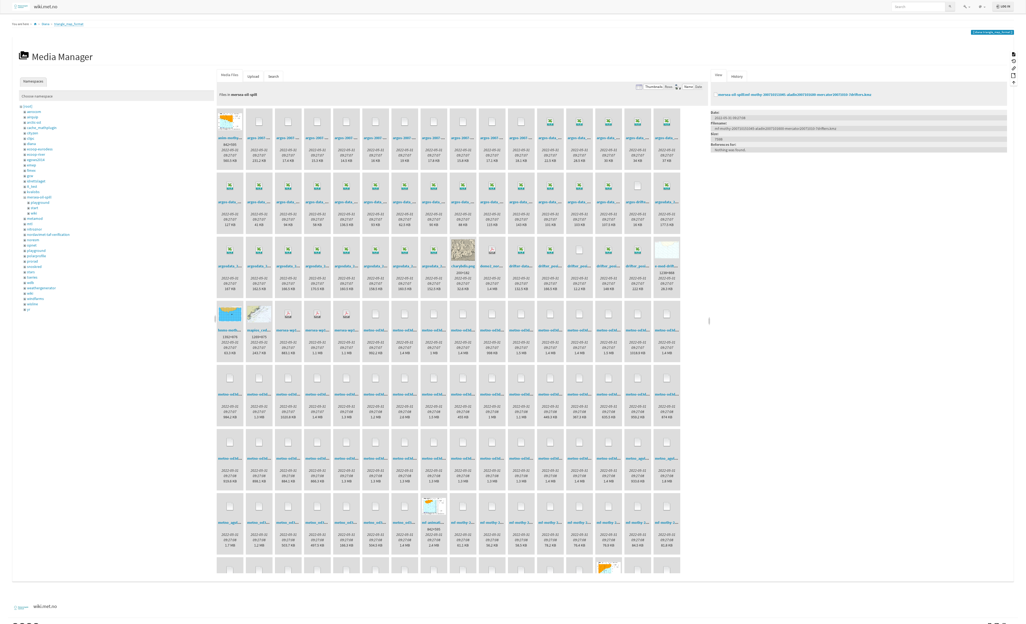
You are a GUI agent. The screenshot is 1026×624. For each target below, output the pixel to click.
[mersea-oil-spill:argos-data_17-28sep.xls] (667, 122)
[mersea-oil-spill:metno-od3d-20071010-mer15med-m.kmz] (550, 378)
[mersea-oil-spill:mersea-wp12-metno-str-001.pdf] (288, 314)
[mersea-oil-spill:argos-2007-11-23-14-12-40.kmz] (492, 122)
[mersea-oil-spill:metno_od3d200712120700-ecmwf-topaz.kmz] (347, 506)
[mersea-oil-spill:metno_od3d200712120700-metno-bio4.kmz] (376, 506)
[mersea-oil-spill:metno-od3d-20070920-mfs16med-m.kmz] (667, 314)
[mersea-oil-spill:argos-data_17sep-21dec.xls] (521, 186)
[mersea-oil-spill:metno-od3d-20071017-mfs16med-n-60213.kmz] (550, 442)
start (34, 207)
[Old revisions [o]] (1013, 61)
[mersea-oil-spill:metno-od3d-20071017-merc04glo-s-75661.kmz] (405, 442)
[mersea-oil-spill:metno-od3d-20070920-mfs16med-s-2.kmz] (288, 378)
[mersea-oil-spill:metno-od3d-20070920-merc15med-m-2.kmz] (376, 314)
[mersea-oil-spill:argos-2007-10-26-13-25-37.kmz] (317, 122)
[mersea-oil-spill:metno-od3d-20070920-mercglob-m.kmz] (550, 314)
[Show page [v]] (1013, 53)
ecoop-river (36, 154)
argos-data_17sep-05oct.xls (327, 202)
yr (28, 309)
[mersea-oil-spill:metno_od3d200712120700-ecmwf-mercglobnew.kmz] (288, 506)
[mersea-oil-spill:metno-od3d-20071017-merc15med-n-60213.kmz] (463, 442)
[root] (27, 106)
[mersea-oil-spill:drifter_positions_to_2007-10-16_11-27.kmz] (580, 250)
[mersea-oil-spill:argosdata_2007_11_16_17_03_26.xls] (376, 250)
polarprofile (36, 256)
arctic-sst (34, 122)
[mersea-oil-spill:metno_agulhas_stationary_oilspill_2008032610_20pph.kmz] (230, 506)
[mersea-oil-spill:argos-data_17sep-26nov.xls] (580, 186)
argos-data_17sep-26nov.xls (590, 202)
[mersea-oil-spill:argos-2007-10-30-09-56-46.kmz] (347, 122)
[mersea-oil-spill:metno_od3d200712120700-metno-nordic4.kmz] (405, 506)
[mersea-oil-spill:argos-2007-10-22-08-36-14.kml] (259, 122)
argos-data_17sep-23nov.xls (561, 202)
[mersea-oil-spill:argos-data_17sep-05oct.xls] (317, 186)
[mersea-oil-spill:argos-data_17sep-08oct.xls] (405, 186)
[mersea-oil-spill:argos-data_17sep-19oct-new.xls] (463, 186)
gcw (30, 175)
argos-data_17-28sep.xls (674, 137)
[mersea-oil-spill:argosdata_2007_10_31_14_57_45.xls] (288, 250)
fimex (31, 170)
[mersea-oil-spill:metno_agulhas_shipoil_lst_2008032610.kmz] (667, 442)
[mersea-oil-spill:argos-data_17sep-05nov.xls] (288, 186)
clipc (30, 138)
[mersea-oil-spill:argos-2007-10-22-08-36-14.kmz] (288, 122)
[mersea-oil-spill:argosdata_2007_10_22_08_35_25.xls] (667, 186)
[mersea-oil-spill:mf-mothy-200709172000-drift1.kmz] (463, 506)
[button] (966, 6)
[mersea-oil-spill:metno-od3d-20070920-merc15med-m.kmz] (405, 314)
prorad (32, 261)
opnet (32, 245)
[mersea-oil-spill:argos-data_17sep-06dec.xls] (347, 186)
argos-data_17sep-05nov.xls (299, 202)
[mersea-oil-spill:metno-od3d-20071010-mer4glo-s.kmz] (521, 378)
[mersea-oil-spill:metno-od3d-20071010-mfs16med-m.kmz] (638, 378)
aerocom (34, 111)
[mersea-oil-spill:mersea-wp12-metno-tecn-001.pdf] (317, 314)
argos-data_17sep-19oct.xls (502, 202)
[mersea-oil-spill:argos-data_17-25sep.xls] (609, 122)
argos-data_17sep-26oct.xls (619, 202)
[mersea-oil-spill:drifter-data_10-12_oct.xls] (521, 250)
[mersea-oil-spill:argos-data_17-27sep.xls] (638, 122)
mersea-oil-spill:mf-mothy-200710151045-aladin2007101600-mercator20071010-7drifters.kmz (794, 94)
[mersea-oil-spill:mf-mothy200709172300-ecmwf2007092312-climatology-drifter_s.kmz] (317, 571)
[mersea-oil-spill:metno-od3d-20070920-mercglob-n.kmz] (580, 314)
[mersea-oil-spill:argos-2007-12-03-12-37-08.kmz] (521, 122)
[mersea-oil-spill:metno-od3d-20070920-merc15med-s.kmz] (521, 314)
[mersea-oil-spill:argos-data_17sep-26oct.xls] (609, 186)
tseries (32, 277)
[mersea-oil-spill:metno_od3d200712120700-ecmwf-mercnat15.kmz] (317, 506)
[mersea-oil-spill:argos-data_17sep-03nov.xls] (230, 186)
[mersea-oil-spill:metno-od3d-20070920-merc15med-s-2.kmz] (492, 314)
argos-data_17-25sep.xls (616, 137)
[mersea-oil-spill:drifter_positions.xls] (550, 250)
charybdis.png (463, 266)
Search (273, 76)
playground (40, 202)
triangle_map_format (68, 24)
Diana (45, 24)
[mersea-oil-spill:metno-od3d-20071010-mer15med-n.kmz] (580, 378)
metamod (35, 218)
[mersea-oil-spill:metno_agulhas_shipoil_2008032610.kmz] (638, 442)
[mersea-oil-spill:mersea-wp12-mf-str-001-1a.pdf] (347, 314)
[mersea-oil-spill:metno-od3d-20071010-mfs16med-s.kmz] (230, 442)
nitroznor (34, 229)
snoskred (34, 266)
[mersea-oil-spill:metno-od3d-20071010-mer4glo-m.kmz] (463, 378)
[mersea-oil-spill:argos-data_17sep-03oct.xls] (259, 186)
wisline (32, 304)
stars (31, 272)
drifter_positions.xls (555, 266)
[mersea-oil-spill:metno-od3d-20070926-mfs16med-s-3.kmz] (405, 378)
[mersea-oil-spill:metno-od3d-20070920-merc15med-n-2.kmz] (434, 314)
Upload (253, 76)
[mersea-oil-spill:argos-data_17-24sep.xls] (580, 122)
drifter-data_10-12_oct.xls (530, 266)
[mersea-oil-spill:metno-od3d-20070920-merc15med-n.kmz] (463, 314)
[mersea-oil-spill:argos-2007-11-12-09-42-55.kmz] (434, 122)
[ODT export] (1013, 75)
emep (31, 165)
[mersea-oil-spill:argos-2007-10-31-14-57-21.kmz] (376, 122)
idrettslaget (36, 181)
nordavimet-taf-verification (48, 234)
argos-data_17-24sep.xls (587, 137)
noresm (33, 239)
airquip (32, 117)
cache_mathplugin (42, 127)
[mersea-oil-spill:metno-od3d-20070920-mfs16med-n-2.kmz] (230, 378)
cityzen (32, 133)
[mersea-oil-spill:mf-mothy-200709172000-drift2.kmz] (492, 506)
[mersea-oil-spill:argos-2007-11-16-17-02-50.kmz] (463, 122)
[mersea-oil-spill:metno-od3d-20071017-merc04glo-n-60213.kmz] (376, 442)
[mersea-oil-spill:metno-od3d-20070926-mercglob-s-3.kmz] (376, 378)
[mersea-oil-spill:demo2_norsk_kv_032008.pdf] (492, 250)
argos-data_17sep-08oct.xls (415, 202)
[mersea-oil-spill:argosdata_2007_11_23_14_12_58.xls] (405, 250)
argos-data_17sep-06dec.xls (357, 202)
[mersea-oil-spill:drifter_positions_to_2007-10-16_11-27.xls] (609, 250)
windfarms (35, 298)
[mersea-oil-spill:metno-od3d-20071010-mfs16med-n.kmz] (667, 378)
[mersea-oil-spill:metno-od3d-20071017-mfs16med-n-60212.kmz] (521, 442)
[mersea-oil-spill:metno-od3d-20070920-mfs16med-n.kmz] (259, 378)
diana (31, 143)
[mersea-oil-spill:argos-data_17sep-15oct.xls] (434, 186)
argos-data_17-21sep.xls (558, 137)
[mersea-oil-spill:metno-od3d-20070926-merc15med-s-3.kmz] (347, 378)
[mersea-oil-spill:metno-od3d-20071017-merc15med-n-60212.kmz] (434, 442)
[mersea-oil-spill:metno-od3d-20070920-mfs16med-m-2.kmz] (638, 314)
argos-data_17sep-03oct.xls (269, 202)
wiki (34, 213)
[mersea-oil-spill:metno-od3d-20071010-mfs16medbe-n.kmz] (288, 442)
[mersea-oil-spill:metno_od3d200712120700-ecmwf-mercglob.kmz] (259, 506)
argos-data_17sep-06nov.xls (386, 202)
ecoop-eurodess (40, 149)
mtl (30, 223)
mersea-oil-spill (39, 197)
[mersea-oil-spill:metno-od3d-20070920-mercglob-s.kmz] (609, 314)
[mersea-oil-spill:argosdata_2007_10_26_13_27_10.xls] (230, 250)
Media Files (229, 74)
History (737, 76)
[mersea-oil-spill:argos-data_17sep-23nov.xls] (550, 186)
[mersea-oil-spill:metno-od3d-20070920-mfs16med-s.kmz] (317, 378)
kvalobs (33, 191)
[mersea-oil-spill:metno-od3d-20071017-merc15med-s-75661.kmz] (492, 442)
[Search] (950, 6)
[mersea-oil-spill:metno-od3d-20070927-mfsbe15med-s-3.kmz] (434, 378)
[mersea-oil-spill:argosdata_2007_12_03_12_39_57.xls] (434, 250)
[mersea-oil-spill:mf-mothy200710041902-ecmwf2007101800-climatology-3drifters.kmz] (521, 571)
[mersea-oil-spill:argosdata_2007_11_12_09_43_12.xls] (347, 250)
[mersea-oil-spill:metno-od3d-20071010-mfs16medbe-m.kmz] (259, 442)
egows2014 (36, 159)
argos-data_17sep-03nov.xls (240, 202)
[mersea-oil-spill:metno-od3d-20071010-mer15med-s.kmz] (609, 378)
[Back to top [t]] (1013, 82)
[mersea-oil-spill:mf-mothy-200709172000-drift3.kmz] (521, 506)
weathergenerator (41, 288)
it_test (32, 186)
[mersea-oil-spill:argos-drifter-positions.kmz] (638, 186)
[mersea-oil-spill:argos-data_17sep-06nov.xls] (376, 186)
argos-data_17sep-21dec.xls (532, 202)
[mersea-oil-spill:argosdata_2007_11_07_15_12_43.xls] (317, 250)
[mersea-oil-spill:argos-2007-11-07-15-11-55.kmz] (405, 122)
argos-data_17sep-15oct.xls (444, 202)
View (718, 74)
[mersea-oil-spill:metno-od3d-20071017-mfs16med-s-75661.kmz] (580, 442)
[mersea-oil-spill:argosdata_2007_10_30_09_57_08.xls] (259, 250)
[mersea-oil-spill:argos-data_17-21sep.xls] (550, 122)
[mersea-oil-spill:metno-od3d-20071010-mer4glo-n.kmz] (492, 378)
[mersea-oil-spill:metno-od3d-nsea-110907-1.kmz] (609, 442)
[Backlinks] (1013, 68)
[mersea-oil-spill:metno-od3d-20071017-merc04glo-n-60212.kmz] (347, 442)
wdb (30, 282)
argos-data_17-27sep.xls (645, 137)
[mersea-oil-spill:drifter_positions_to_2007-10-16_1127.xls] (638, 250)
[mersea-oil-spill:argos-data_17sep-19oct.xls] (492, 186)
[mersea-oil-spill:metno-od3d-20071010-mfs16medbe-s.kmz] (317, 442)
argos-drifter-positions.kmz (649, 202)
